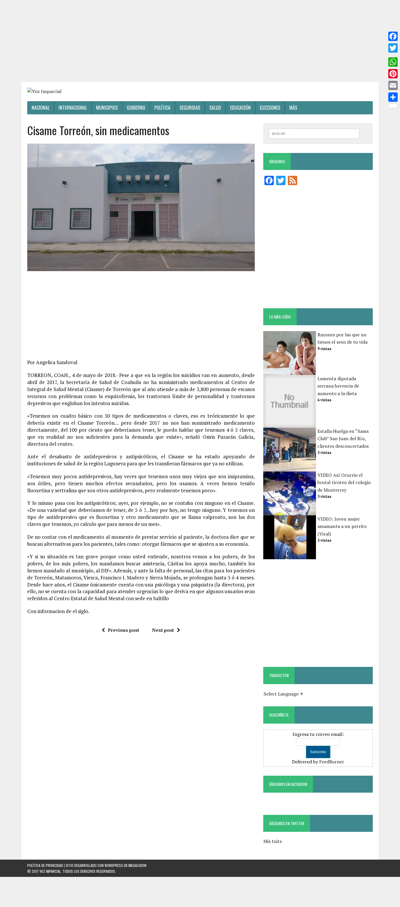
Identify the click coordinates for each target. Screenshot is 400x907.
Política (162, 107)
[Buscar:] (314, 133)
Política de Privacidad (45, 865)
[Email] (393, 85)
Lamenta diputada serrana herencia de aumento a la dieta (338, 386)
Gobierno (136, 107)
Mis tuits (272, 841)
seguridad (190, 107)
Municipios (107, 107)
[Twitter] (393, 48)
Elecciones (270, 107)
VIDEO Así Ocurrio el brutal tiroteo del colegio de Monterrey (344, 482)
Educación (240, 107)
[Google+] (393, 55)
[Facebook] (393, 36)
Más (293, 107)
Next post (163, 630)
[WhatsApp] (393, 62)
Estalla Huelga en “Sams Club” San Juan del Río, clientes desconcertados (343, 438)
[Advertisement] (200, 41)
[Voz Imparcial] (200, 91)
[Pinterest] (393, 74)
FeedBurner (331, 761)
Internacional (73, 107)
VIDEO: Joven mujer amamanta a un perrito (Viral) (342, 526)
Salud (215, 107)
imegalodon (137, 865)
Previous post (123, 630)
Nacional (40, 107)
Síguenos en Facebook (288, 784)
